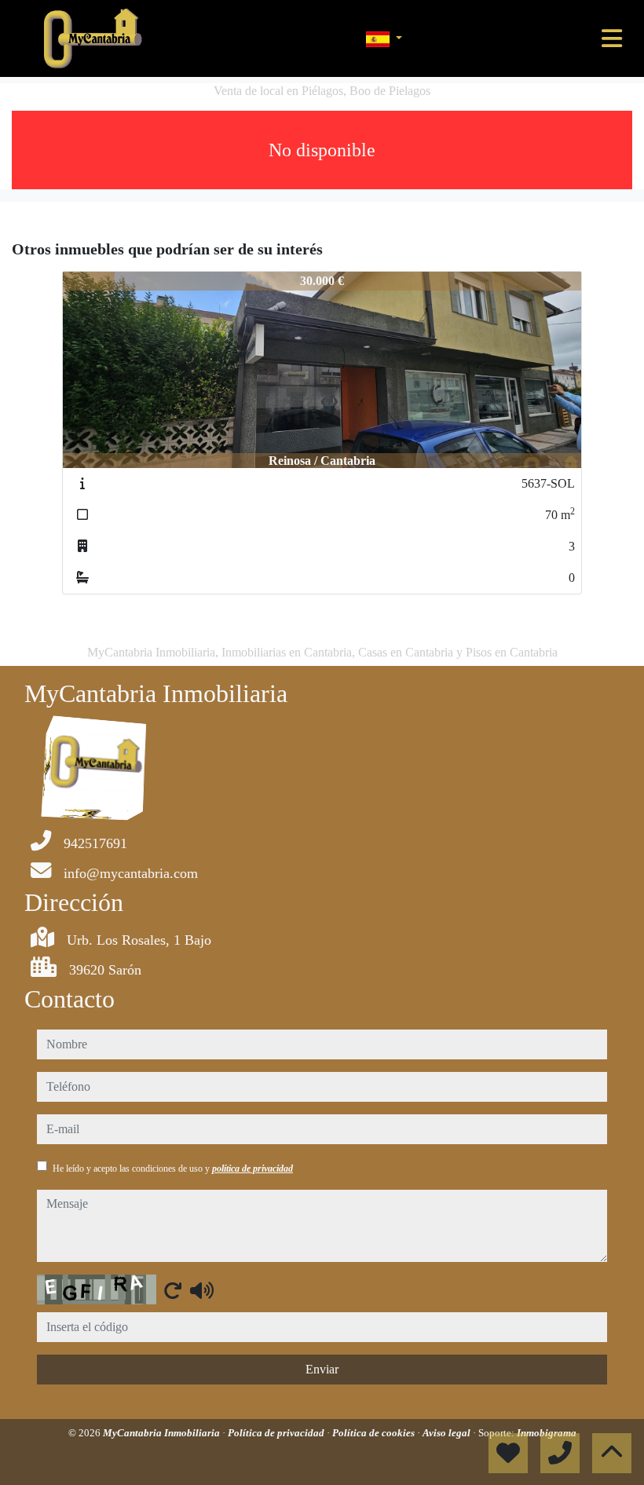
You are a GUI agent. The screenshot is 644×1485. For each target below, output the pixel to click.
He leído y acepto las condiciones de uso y (173, 1168)
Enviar (322, 1369)
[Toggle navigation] (611, 38)
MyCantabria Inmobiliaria (162, 1433)
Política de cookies (374, 1433)
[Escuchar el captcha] (201, 1290)
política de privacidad (252, 1168)
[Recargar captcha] (173, 1290)
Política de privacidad (277, 1433)
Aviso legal (448, 1433)
